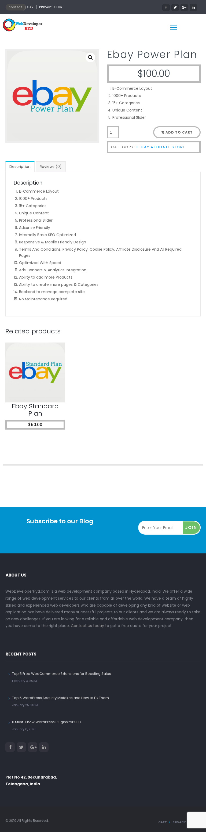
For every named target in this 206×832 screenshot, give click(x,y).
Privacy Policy (50, 7)
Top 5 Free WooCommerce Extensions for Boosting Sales (61, 673)
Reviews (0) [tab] (51, 166)
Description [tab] (20, 166)
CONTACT (15, 7)
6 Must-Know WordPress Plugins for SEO (46, 722)
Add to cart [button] (37, 393)
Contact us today (87, 625)
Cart (31, 7)
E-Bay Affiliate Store (161, 147)
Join (191, 527)
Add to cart (179, 132)
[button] (90, 57)
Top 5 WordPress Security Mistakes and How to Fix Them (60, 697)
